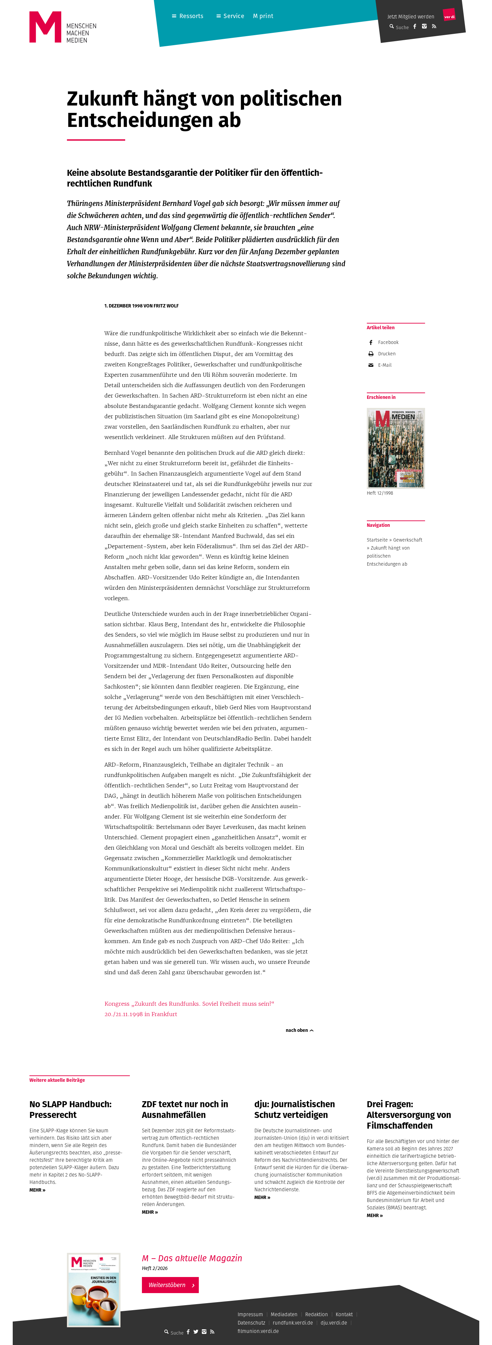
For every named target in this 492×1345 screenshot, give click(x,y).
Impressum (250, 1314)
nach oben (297, 1030)
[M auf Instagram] (424, 26)
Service (234, 16)
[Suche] (167, 1332)
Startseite (377, 540)
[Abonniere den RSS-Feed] (434, 26)
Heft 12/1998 (380, 493)
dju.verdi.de (334, 1322)
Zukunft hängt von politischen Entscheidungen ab (388, 556)
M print (263, 16)
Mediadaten (284, 1314)
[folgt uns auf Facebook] (188, 1332)
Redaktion (316, 1314)
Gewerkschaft (407, 540)
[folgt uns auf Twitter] (196, 1332)
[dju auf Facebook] (415, 26)
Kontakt (344, 1314)
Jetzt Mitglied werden (411, 16)
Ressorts (191, 16)
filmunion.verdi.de (258, 1331)
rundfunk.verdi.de (293, 1322)
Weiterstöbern (167, 1285)
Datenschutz (251, 1322)
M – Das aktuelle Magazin (192, 1258)
